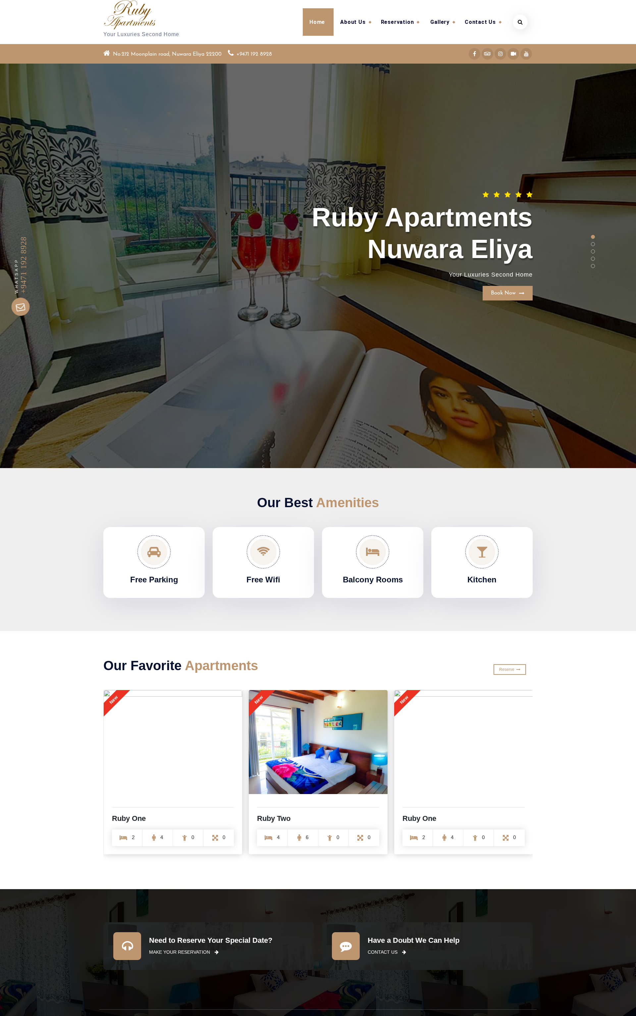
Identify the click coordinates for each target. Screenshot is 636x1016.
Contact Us (480, 22)
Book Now (505, 250)
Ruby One (274, 818)
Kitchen (482, 579)
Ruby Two (128, 818)
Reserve (507, 669)
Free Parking (154, 579)
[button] (593, 237)
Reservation (397, 22)
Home (317, 22)
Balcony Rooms (373, 579)
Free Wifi (263, 579)
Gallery (440, 22)
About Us (352, 22)
